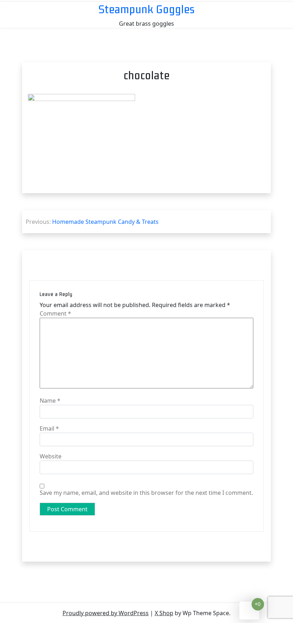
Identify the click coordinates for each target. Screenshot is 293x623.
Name (50, 401)
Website (50, 456)
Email (49, 428)
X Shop (164, 613)
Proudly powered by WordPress (106, 613)
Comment (55, 313)
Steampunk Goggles (147, 9)
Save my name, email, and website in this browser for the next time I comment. (146, 493)
